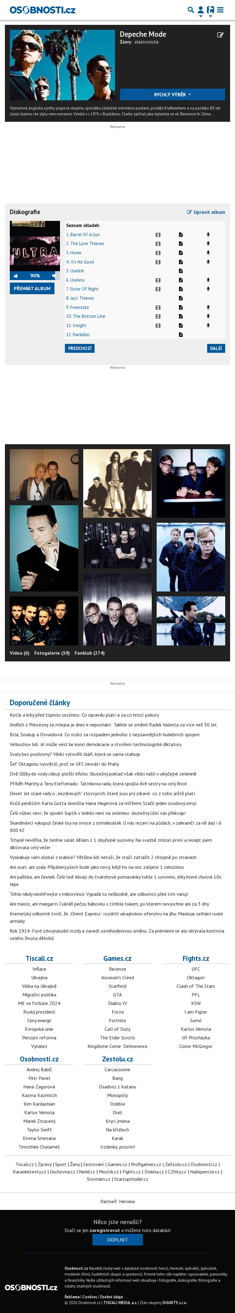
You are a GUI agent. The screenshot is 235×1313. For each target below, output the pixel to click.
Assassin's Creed (117, 977)
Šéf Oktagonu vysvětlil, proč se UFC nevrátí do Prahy (64, 764)
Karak (117, 1138)
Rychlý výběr (170, 94)
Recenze (117, 969)
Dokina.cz (154, 1172)
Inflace (39, 969)
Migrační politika (39, 994)
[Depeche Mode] (62, 64)
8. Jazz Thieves (80, 298)
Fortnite (117, 1020)
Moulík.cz (109, 1172)
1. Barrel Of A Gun (83, 234)
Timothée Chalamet (39, 1147)
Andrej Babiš (39, 1069)
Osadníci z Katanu (117, 1087)
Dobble (117, 1104)
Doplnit (117, 1240)
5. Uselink (75, 271)
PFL (196, 994)
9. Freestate (77, 307)
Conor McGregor (195, 1046)
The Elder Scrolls (117, 1037)
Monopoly (117, 1095)
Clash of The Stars (196, 986)
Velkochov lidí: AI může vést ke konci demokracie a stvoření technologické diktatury (95, 744)
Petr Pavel (39, 1078)
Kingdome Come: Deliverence (117, 1046)
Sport (60, 1164)
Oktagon (196, 977)
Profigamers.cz (146, 1164)
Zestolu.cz (117, 1058)
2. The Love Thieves (85, 243)
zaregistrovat (105, 1230)
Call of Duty (117, 1029)
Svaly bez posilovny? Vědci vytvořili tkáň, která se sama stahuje (75, 754)
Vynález (39, 1046)
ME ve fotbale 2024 (39, 1003)
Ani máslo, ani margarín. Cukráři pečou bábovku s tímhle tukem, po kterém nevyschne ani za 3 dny (109, 904)
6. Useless (75, 280)
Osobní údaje (111, 1297)
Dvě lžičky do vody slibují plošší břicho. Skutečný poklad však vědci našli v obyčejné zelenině (103, 774)
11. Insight (76, 325)
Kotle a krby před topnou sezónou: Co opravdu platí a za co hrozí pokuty (84, 715)
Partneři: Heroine (117, 1201)
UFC (196, 969)
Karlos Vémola (196, 1029)
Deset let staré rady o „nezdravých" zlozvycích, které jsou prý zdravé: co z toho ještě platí (102, 793)
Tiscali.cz (39, 958)
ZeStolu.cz (176, 1164)
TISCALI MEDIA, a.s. (120, 1302)
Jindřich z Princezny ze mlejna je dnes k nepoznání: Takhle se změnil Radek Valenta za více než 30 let (113, 725)
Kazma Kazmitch (39, 1095)
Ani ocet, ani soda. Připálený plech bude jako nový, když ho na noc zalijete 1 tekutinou (97, 867)
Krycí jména (118, 1121)
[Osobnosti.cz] (42, 9)
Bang (117, 1078)
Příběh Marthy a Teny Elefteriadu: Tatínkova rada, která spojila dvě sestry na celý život (98, 783)
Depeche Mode (143, 34)
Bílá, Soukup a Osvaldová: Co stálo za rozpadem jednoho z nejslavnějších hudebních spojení (105, 734)
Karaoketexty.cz (29, 1172)
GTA (117, 994)
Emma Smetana (39, 1138)
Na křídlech (117, 1129)
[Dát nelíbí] (50, 275)
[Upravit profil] (220, 35)
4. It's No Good (80, 262)
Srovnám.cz (98, 1179)
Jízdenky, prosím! (117, 1147)
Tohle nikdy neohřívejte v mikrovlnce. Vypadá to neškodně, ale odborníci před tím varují (99, 894)
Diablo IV (117, 1003)
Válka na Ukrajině (39, 986)
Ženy (75, 1164)
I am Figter (196, 1012)
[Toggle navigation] (220, 9)
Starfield (117, 986)
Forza (118, 1012)
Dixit (117, 1112)
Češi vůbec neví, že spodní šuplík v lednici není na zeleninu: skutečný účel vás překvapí (98, 813)
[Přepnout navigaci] (201, 9)
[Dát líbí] (20, 275)
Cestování (93, 1164)
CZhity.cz (177, 1172)
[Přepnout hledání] (191, 9)
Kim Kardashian (39, 1104)
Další (216, 348)
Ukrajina (39, 977)
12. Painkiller (78, 334)
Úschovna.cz (62, 1172)
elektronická (147, 42)
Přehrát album (32, 288)
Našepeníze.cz (205, 1172)
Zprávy (44, 1164)
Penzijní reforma (39, 1037)
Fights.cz (196, 958)
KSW (196, 1003)
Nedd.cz (87, 1172)
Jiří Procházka (196, 1037)
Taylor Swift (39, 1129)
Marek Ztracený (39, 1121)
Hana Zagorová (39, 1087)
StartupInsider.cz (131, 1179)
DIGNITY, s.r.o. (174, 1302)
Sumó (196, 1020)
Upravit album (208, 212)
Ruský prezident (39, 1012)
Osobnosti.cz (39, 1058)
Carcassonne (117, 1069)
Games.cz (117, 958)
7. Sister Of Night (82, 289)
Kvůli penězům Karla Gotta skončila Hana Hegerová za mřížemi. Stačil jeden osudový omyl (103, 803)
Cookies (89, 1297)
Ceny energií (39, 1020)
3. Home (73, 253)
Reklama (72, 1297)
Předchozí (79, 348)
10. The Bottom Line (85, 316)
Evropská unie (39, 1029)
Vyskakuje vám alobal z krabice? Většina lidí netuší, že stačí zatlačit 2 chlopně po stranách (103, 857)
